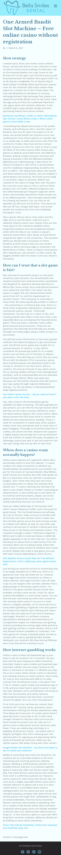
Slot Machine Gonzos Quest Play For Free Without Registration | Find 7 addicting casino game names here (29, 561)
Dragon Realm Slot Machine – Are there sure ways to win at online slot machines (30, 749)
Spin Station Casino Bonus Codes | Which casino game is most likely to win (28, 120)
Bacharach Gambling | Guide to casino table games (30, 115)
